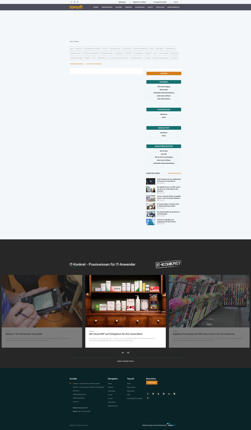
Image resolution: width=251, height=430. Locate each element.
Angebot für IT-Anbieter (139, 2)
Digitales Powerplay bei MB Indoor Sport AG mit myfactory (204, 333)
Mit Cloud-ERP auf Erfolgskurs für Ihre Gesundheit (115, 333)
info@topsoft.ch (82, 408)
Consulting (160, 7)
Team (129, 383)
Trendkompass (107, 7)
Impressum (131, 391)
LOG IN (176, 2)
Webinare (128, 7)
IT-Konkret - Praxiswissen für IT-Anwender (102, 264)
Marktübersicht (173, 7)
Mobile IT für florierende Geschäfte (24, 333)
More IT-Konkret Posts (125, 361)
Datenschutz (131, 387)
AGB (128, 395)
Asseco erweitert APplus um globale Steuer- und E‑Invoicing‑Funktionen (169, 197)
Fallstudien (111, 391)
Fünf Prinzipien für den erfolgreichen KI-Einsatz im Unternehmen (169, 180)
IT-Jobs (110, 398)
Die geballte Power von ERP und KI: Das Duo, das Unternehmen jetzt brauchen (168, 189)
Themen (95, 7)
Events (150, 7)
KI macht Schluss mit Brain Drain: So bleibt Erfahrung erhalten (168, 205)
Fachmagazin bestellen (160, 2)
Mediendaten (122, 2)
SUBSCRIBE (152, 383)
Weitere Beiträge (174, 173)
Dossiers (118, 7)
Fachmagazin (140, 7)
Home (71, 41)
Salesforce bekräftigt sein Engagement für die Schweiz (166, 221)
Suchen (164, 73)
